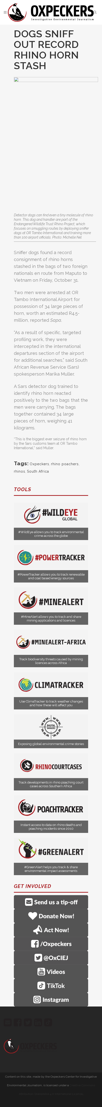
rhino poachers (65, 464)
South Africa (38, 471)
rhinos (19, 471)
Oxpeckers (39, 464)
